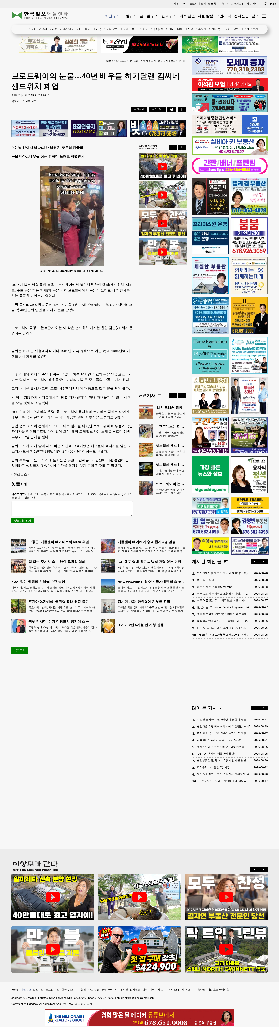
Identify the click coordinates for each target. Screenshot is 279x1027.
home (109, 61)
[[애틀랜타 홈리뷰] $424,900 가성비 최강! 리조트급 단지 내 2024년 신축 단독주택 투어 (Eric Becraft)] (139, 949)
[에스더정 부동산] (249, 395)
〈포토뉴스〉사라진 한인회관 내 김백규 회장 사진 (225, 780)
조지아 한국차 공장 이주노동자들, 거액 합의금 (224, 733)
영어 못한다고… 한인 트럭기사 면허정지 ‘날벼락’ (224, 774)
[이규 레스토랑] (139, 44)
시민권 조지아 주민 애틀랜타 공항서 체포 (221, 719)
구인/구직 (223, 3)
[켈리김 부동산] (249, 196)
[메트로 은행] (249, 275)
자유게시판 (237, 3)
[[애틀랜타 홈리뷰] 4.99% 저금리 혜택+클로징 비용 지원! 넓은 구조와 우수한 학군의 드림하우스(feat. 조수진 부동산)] (162, 252)
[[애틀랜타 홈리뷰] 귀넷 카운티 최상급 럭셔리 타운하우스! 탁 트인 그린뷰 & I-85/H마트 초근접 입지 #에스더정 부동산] (226, 949)
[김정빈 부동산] (250, 525)
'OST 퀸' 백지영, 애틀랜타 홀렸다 (217, 753)
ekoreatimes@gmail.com (139, 997)
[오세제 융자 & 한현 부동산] (230, 74)
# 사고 (189, 29)
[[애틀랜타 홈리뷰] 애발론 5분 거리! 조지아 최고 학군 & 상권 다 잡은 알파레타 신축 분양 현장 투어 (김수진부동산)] (162, 166)
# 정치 (32, 29)
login (273, 3)
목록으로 (19, 650)
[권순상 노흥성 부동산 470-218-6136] (39, 128)
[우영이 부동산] (230, 111)
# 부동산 (201, 29)
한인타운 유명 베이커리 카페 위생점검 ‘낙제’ (223, 726)
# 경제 (43, 29)
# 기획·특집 (216, 29)
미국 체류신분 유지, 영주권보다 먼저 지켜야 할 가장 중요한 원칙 (224, 600)
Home (15, 989)
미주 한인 (187, 16)
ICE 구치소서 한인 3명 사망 (213, 767)
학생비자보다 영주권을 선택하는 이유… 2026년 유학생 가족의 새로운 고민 (224, 620)
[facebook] (182, 109)
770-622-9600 (105, 997)
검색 (255, 16)
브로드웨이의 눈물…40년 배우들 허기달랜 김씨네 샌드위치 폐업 (152, 60)
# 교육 (97, 29)
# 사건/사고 (67, 29)
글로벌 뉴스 (149, 16)
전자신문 (241, 16)
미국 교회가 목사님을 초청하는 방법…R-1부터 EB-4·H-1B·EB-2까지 (224, 593)
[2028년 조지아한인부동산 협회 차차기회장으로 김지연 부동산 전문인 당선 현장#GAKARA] (162, 223)
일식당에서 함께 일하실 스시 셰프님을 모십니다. (224, 573)
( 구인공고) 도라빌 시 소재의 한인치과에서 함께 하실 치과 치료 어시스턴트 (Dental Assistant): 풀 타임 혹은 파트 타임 (224, 627)
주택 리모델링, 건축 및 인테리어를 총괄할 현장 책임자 (224, 614)
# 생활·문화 (111, 29)
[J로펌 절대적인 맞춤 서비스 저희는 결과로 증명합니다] (210, 395)
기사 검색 (252, 3)
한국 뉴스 (169, 16)
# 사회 (53, 29)
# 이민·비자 (84, 29)
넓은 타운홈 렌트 (207, 579)
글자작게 (139, 109)
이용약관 (200, 989)
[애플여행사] (250, 505)
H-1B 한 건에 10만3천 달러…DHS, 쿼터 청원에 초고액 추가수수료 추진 (225, 634)
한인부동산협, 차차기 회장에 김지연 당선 (221, 760)
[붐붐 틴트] (249, 235)
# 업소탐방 (156, 29)
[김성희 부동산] (58, 44)
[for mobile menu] (264, 16)
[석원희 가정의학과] (210, 505)
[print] (171, 109)
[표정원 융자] (99, 128)
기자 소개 (187, 989)
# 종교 (143, 29)
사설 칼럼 (205, 16)
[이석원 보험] (230, 90)
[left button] (173, 147)
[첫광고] (221, 44)
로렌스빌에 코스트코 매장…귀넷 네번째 (220, 746)
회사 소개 (174, 989)
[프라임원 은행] (210, 235)
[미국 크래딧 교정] (158, 128)
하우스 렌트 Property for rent (214, 586)
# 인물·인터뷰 (174, 29)
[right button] (182, 147)
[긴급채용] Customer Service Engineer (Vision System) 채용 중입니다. (224, 607)
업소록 (212, 3)
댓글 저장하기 (22, 520)
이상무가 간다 (179, 3)
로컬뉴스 (129, 16)
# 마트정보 (232, 29)
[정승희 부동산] (249, 435)
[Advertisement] (162, 326)
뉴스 (115, 60)
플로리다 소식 (197, 3)
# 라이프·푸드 (129, 29)
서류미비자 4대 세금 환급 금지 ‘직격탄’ (220, 739)
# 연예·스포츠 (249, 29)
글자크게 (157, 109)
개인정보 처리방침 (218, 989)
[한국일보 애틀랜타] (39, 16)
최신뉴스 (112, 16)
